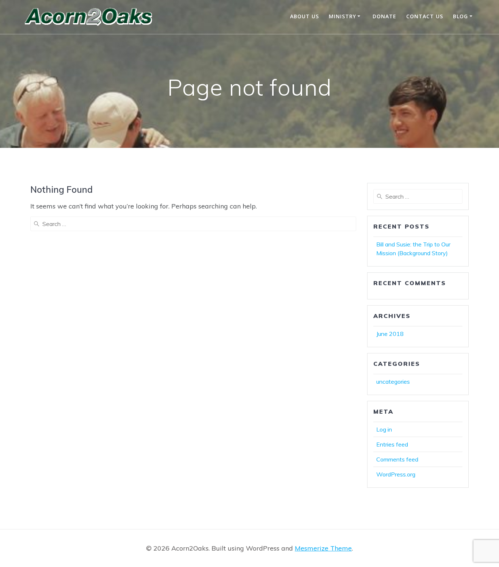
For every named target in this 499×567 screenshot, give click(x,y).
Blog (460, 16)
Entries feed (392, 444)
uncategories (393, 381)
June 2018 (390, 333)
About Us (304, 16)
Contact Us (424, 16)
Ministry (342, 16)
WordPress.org (395, 474)
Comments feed (397, 459)
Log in (384, 429)
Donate (384, 16)
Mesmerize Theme (323, 548)
